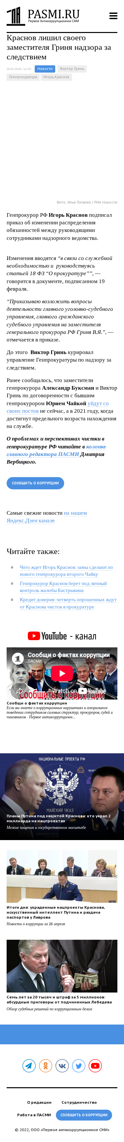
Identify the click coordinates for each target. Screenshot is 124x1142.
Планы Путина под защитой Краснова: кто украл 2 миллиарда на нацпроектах (59, 818)
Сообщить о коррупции (35, 483)
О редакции (39, 1102)
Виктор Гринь (72, 69)
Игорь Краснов (56, 77)
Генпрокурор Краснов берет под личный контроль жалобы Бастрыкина (63, 586)
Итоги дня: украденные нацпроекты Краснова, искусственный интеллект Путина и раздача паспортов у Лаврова (56, 912)
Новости (45, 69)
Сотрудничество (79, 1102)
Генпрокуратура (23, 77)
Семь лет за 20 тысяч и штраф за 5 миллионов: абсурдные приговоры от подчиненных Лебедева (59, 999)
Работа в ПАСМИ (34, 1114)
